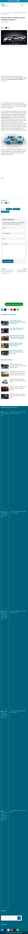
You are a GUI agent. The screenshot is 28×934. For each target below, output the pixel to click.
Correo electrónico (6, 233)
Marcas (5, 12)
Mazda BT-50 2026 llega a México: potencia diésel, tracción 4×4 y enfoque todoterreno (16, 344)
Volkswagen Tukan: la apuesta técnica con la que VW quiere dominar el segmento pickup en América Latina (18, 373)
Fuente (2, 178)
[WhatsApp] (18, 309)
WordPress (19, 932)
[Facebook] (2, 309)
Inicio (2, 12)
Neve (7, 932)
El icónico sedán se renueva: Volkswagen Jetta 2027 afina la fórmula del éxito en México (17, 322)
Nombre (4, 228)
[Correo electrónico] (8, 309)
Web (3, 238)
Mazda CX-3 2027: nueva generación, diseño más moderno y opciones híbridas (18, 388)
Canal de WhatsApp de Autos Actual (14, 304)
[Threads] (14, 309)
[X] (5, 309)
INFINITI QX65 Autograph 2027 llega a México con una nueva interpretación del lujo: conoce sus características (17, 337)
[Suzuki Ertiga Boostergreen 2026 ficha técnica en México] (5, 660)
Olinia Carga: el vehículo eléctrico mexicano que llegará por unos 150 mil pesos (18, 381)
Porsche (10, 12)
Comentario (5, 244)
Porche (13, 103)
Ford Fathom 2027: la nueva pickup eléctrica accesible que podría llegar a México (18, 396)
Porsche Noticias (5, 211)
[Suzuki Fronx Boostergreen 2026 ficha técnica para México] (5, 560)
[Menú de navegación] (22, 5)
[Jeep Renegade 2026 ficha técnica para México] (5, 859)
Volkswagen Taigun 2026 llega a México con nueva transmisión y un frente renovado (17, 352)
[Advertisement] (14, 61)
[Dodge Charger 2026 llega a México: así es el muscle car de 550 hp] (5, 331)
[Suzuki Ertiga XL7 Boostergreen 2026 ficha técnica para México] (5, 460)
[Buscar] (25, 4)
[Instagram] (11, 309)
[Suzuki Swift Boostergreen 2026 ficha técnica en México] (5, 759)
